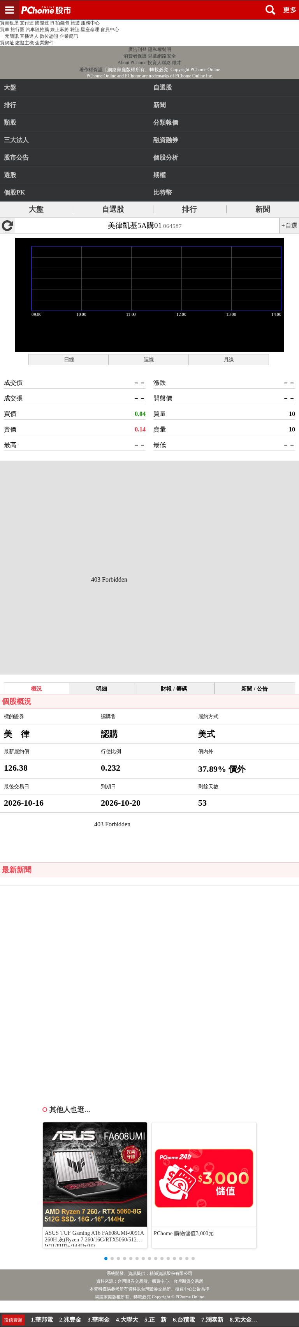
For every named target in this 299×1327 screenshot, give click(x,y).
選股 (10, 175)
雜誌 (74, 29)
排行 (10, 105)
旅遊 (75, 23)
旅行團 (18, 29)
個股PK (14, 192)
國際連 (42, 23)
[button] (105, 1258)
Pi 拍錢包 (59, 23)
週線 (149, 359)
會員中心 (109, 29)
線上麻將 (59, 29)
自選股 (113, 209)
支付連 (27, 23)
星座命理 (90, 29)
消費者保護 (135, 56)
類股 (10, 122)
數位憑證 (49, 36)
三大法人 (16, 140)
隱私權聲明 (159, 49)
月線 (228, 359)
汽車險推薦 (37, 29)
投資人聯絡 (159, 62)
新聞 (262, 209)
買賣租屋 (9, 23)
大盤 (10, 87)
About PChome (132, 62)
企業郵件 (44, 43)
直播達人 (29, 36)
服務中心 (90, 23)
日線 (69, 359)
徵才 (176, 62)
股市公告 (16, 157)
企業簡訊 (69, 36)
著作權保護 (91, 69)
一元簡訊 (9, 36)
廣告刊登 (137, 49)
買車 (4, 29)
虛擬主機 (24, 43)
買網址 (7, 43)
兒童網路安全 (162, 56)
